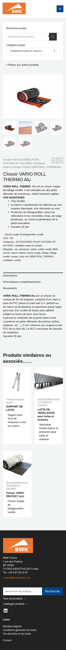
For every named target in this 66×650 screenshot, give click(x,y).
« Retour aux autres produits (22, 64)
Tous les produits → (14, 598)
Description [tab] (10, 275)
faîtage (45, 252)
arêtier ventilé (44, 249)
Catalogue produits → (15, 603)
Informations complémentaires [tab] (22, 281)
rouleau (14, 256)
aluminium (24, 249)
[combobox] (33, 51)
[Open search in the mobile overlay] (31, 37)
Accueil (7, 159)
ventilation (8, 260)
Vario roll (23, 256)
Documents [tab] (10, 288)
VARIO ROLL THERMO (41, 256)
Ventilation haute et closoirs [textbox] (31, 50)
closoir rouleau (18, 252)
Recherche (52, 591)
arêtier (34, 249)
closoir (6, 252)
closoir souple (34, 252)
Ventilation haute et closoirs (28, 245)
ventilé (17, 260)
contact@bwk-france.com (17, 577)
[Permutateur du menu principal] (60, 8)
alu (16, 249)
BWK (55, 249)
